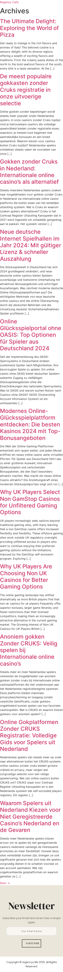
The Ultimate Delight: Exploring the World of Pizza (29, 28)
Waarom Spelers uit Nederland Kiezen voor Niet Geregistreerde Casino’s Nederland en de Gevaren (30, 817)
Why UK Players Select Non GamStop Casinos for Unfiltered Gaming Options (30, 502)
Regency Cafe (9, 2)
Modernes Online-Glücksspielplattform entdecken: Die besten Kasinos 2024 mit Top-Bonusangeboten (30, 424)
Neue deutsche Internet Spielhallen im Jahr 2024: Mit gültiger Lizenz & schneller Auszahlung (30, 245)
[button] (46, 15)
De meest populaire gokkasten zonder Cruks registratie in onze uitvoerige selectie (26, 90)
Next (5, 883)
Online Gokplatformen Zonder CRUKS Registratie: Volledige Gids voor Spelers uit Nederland (29, 735)
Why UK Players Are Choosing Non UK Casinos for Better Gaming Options (26, 576)
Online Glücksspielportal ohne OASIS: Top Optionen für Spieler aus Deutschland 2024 (30, 335)
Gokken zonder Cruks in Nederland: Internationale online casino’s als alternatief (29, 171)
